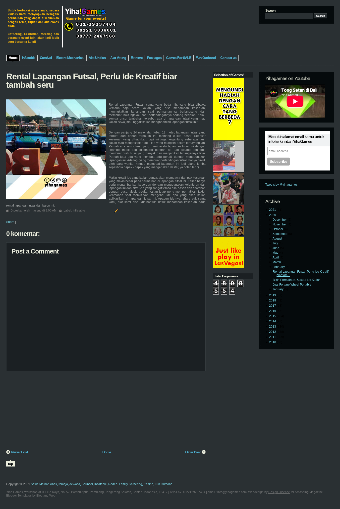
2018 (273, 300)
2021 (273, 210)
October (278, 229)
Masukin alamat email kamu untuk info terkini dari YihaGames (296, 139)
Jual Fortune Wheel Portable (292, 284)
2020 (273, 215)
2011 (273, 337)
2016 (273, 311)
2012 (273, 332)
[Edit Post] (116, 210)
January (278, 289)
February (279, 267)
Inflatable (79, 210)
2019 (273, 295)
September (280, 234)
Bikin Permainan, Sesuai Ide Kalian (297, 280)
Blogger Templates (19, 495)
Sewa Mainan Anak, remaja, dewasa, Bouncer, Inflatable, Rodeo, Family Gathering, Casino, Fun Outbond (101, 484)
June (276, 248)
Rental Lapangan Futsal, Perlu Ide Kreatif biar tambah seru (91, 80)
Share (10, 222)
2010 (273, 342)
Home (106, 452)
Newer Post (19, 452)
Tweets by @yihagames (281, 184)
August (278, 238)
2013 (273, 326)
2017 (273, 305)
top (10, 464)
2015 (273, 316)
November (280, 224)
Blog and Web (46, 495)
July (276, 243)
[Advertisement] (106, 412)
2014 (273, 321)
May (276, 252)
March (277, 262)
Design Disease (279, 492)
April (276, 257)
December (280, 219)
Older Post (193, 452)
